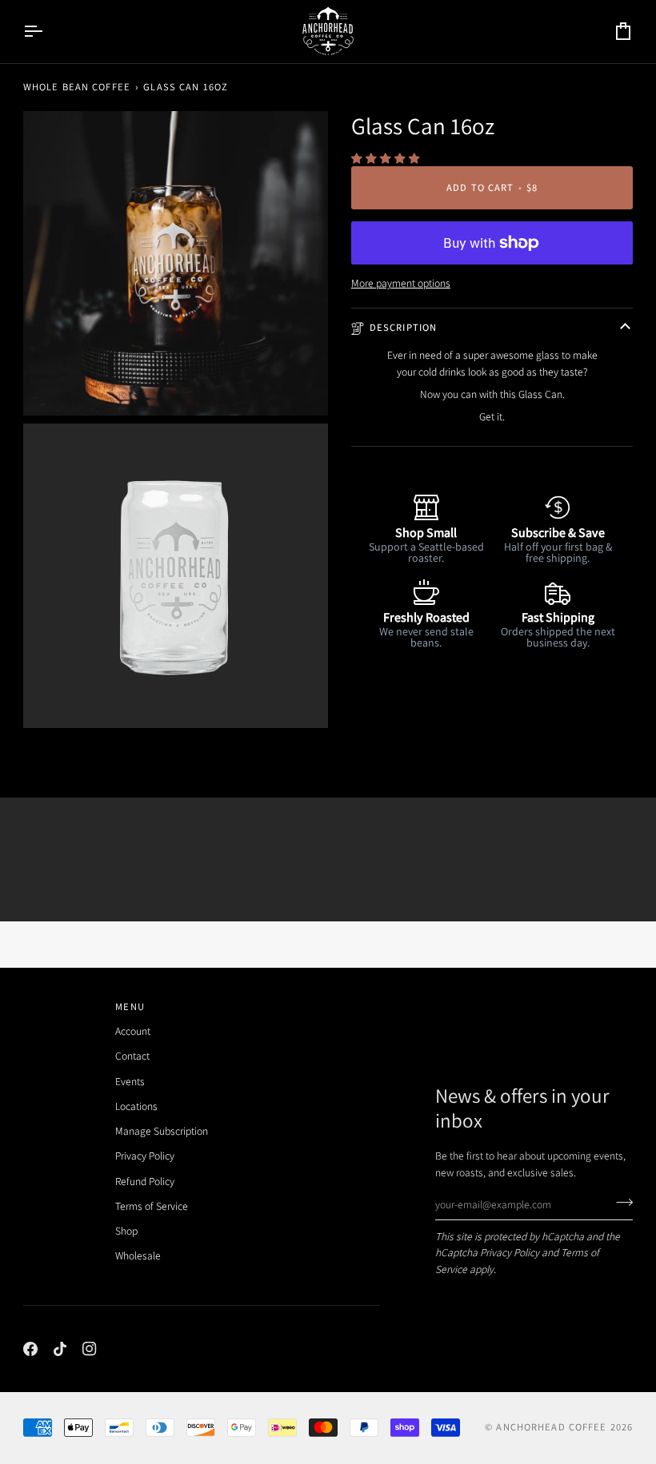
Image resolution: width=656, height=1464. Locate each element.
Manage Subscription (161, 1131)
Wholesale (138, 1255)
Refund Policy (144, 1181)
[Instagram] (89, 1349)
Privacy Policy (509, 1252)
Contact (132, 1055)
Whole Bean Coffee (76, 86)
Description (403, 327)
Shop (126, 1230)
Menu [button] (130, 1006)
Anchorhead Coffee (551, 1427)
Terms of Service (151, 1206)
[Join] (619, 1202)
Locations (136, 1106)
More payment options (400, 283)
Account (132, 1031)
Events (130, 1081)
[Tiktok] (60, 1349)
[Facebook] (30, 1349)
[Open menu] (47, 31)
